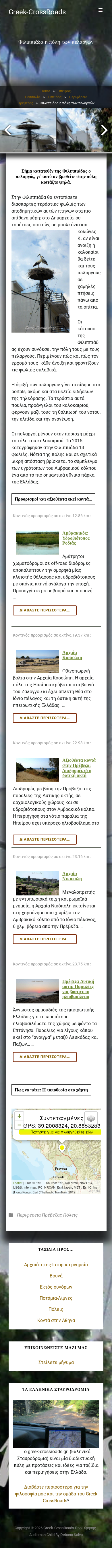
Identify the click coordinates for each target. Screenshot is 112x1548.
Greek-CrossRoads (37, 12)
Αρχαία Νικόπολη (72, 876)
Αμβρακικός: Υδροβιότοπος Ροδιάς (76, 538)
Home (45, 91)
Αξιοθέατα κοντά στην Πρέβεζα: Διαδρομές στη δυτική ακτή (79, 768)
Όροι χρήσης (85, 1528)
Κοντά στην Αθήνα (56, 1320)
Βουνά (56, 1276)
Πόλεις (70, 1215)
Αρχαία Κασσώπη (72, 655)
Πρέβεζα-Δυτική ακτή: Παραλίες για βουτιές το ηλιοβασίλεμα (78, 989)
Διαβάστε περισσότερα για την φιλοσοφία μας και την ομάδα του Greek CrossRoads (56, 1493)
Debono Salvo (71, 1535)
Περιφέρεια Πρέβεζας (39, 1215)
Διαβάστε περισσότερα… (48, 841)
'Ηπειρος (54, 97)
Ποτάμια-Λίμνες (56, 1298)
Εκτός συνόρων (56, 1287)
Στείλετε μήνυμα (56, 1362)
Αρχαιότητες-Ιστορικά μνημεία (56, 1264)
